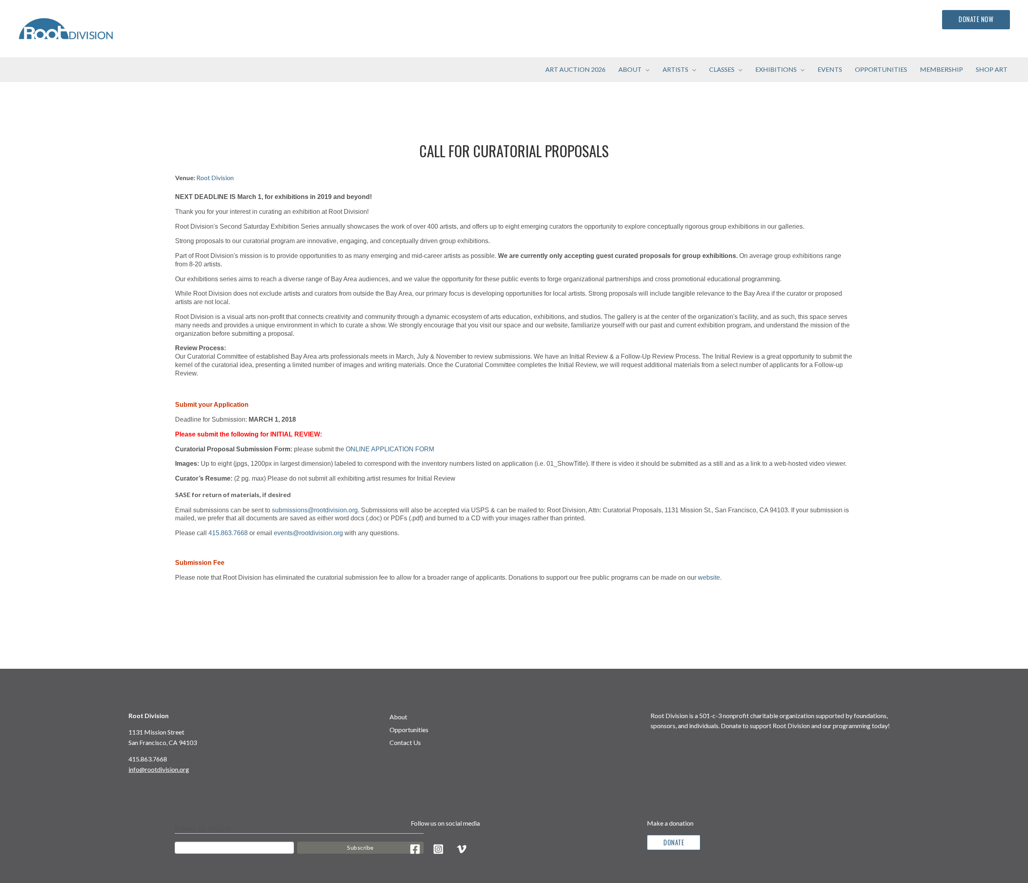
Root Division (215, 177)
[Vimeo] (461, 849)
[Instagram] (438, 849)
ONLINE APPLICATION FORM (391, 449)
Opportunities (409, 729)
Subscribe (360, 847)
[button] (646, 69)
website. (710, 577)
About (398, 717)
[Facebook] (415, 849)
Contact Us (405, 742)
